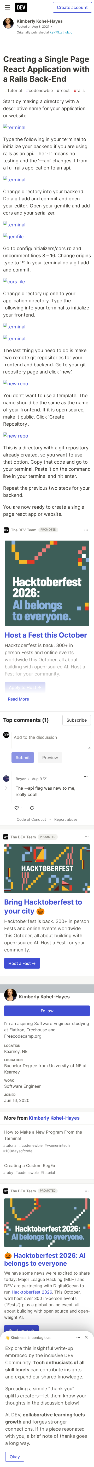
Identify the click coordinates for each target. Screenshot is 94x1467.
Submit (23, 757)
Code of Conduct (31, 819)
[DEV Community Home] (21, 7)
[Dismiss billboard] (86, 1337)
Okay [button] (15, 1456)
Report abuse (65, 819)
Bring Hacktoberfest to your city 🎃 (43, 906)
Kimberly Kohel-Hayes (40, 21)
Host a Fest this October (46, 635)
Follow (47, 1010)
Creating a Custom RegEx (29, 1169)
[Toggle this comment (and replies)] (6, 788)
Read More (18, 699)
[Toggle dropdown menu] (86, 530)
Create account (72, 7)
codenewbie (39, 90)
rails (79, 90)
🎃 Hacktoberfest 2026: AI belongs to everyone (45, 1259)
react (63, 90)
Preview (50, 757)
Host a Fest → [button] (22, 963)
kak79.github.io (61, 32)
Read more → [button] (21, 1330)
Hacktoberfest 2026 (32, 1292)
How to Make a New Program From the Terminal (42, 1141)
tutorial (13, 90)
